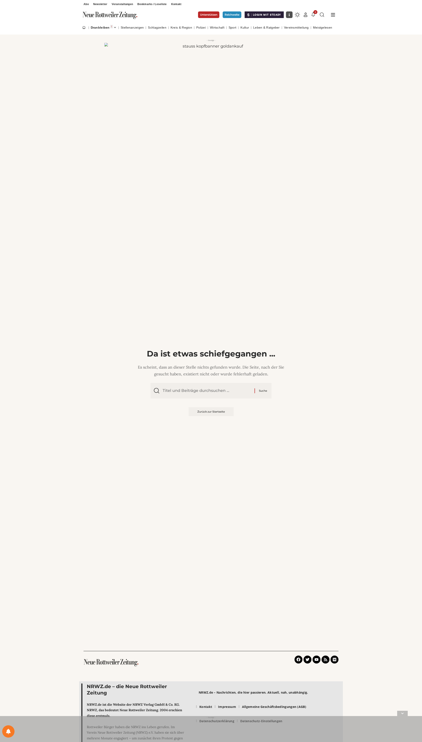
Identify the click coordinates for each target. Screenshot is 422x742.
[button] (305, 15)
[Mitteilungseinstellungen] (8, 731)
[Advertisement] (211, 730)
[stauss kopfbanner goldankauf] (211, 78)
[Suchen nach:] (207, 390)
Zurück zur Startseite (211, 411)
